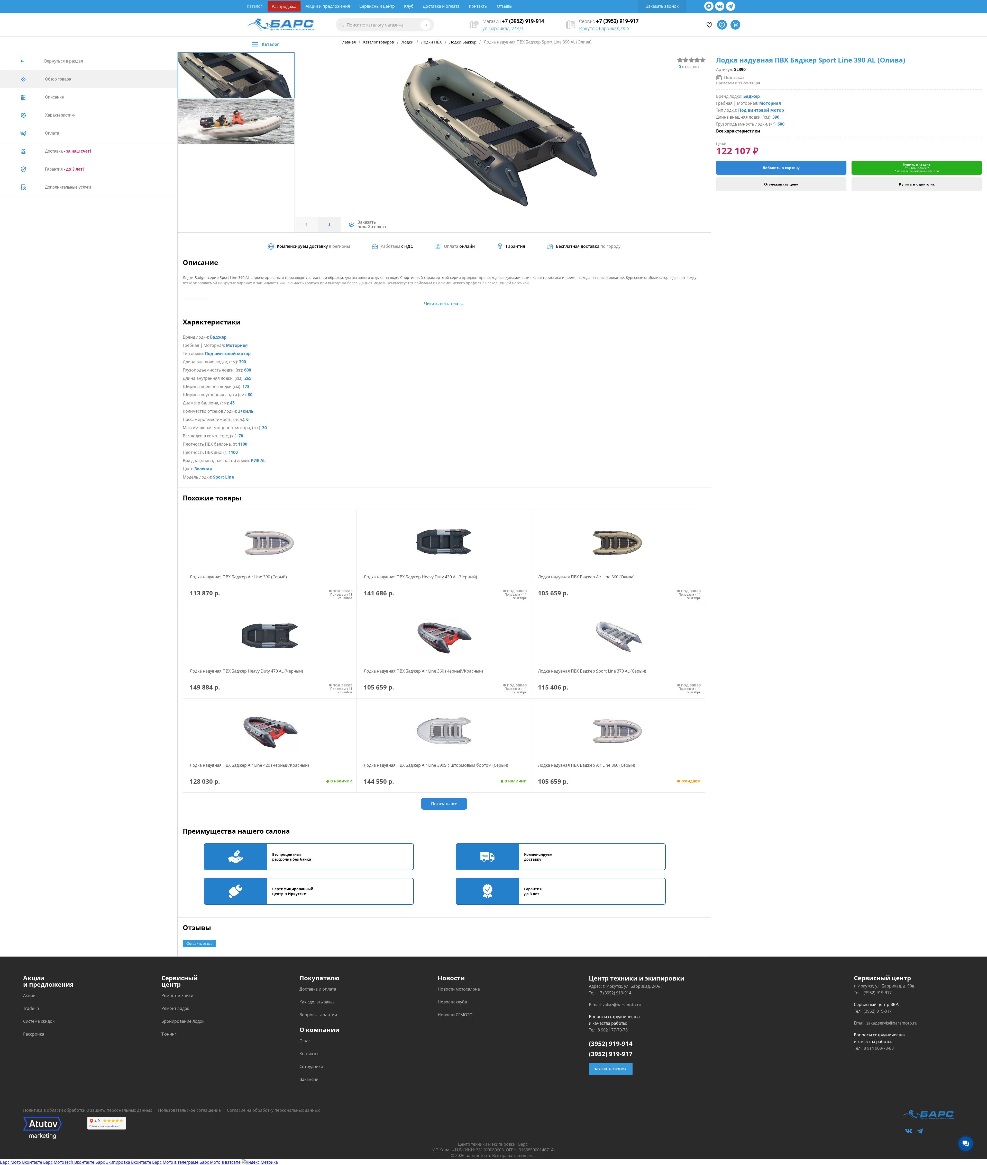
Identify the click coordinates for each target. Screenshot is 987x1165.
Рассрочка (33, 1034)
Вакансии (308, 1079)
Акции (29, 995)
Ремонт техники (177, 995)
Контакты (478, 6)
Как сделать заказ (317, 1002)
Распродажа (284, 6)
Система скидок (38, 1021)
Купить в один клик (917, 184)
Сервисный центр (377, 6)
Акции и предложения (328, 6)
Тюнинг (168, 1034)
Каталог (254, 6)
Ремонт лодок (175, 1008)
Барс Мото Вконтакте (21, 1162)
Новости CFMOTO (455, 1015)
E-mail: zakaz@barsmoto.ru (615, 1005)
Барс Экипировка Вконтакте (123, 1162)
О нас (304, 1041)
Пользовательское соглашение (189, 1110)
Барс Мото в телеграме (175, 1162)
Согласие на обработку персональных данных (273, 1110)
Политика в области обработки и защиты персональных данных (87, 1110)
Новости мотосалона (459, 989)
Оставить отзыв (199, 943)
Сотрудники (311, 1066)
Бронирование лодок (182, 1021)
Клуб (409, 6)
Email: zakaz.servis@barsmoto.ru (885, 1023)
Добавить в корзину (781, 168)
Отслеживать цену (781, 184)
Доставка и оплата (441, 6)
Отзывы (504, 6)
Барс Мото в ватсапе (220, 1162)
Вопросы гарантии (318, 1015)
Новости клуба (452, 1002)
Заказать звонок (662, 6)
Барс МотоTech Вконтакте (68, 1162)
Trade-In (31, 1008)
